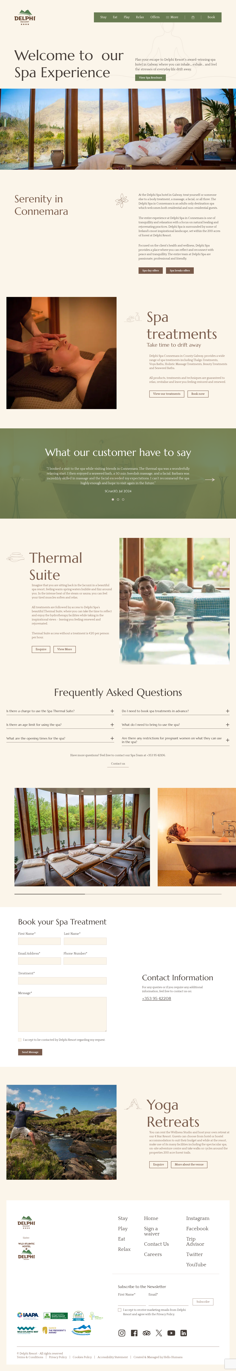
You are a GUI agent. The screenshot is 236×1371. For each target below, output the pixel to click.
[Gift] (190, 17)
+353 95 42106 (156, 755)
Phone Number (82, 954)
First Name (26, 934)
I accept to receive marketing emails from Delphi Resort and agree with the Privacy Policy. (155, 1312)
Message (32, 993)
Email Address (36, 954)
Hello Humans (173, 1357)
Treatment (33, 973)
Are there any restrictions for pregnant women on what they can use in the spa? (172, 740)
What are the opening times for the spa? (35, 738)
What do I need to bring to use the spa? (151, 725)
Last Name (71, 934)
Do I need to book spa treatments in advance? (155, 711)
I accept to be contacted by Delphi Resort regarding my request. (64, 1040)
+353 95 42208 (156, 998)
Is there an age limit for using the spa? (33, 725)
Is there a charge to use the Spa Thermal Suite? (40, 711)
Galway (177, 195)
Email (153, 1295)
